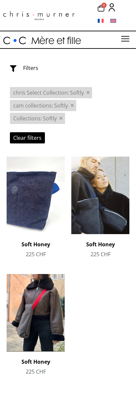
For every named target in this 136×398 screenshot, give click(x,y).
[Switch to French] (100, 20)
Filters (30, 68)
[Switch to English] (113, 20)
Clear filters (27, 137)
